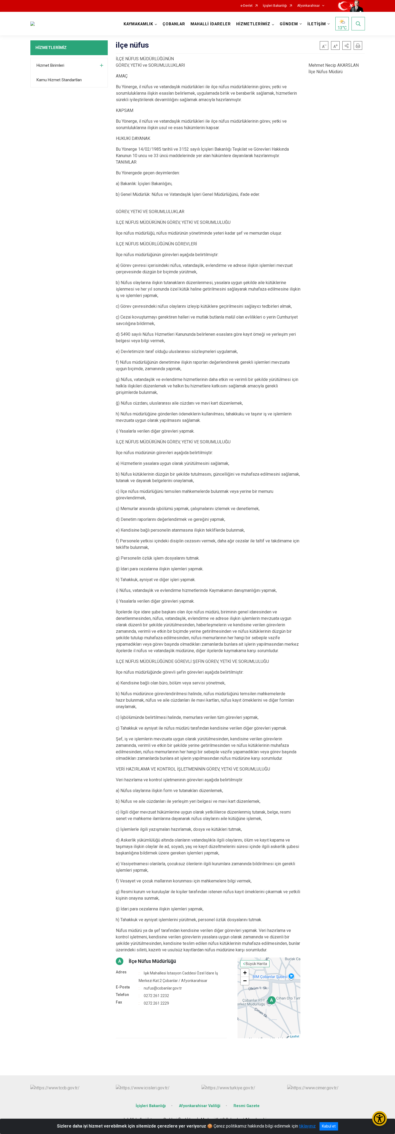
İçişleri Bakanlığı (275, 6)
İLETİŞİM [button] (316, 24)
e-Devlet (246, 6)
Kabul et (329, 1126)
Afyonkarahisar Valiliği (199, 1106)
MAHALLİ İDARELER (211, 24)
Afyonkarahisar (308, 6)
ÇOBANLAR (174, 24)
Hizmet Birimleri (50, 65)
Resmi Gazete (247, 1106)
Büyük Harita (256, 964)
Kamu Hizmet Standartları (59, 79)
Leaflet (294, 1036)
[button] (346, 45)
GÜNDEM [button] (289, 24)
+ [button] (245, 972)
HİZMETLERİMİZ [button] (253, 24)
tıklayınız (307, 1126)
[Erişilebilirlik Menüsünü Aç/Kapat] (379, 1118)
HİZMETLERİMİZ (51, 47)
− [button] (245, 980)
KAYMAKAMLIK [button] (138, 24)
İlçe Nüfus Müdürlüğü (152, 961)
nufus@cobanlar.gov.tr (163, 988)
